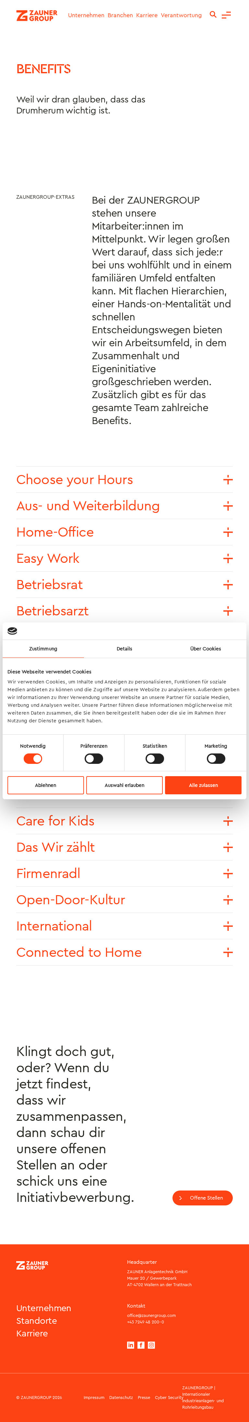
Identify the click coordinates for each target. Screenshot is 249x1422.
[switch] (94, 758)
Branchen (120, 15)
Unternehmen (86, 15)
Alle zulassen (203, 785)
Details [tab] (125, 648)
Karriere (147, 15)
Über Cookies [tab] (205, 648)
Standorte (36, 1320)
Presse (144, 1397)
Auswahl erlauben (124, 785)
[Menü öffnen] (226, 15)
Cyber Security (169, 1397)
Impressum (94, 1397)
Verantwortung (181, 15)
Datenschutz (121, 1397)
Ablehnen (45, 785)
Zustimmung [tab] (43, 648)
